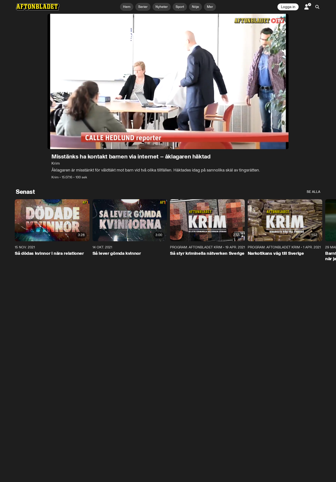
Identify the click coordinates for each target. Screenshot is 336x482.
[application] (168, 81)
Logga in (288, 7)
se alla (313, 192)
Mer (210, 7)
